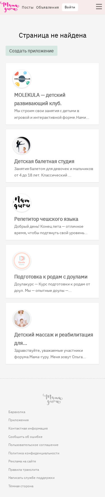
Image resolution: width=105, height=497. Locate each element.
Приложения (18, 420)
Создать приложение (31, 50)
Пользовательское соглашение (33, 444)
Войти (70, 7)
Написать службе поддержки (31, 477)
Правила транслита (23, 469)
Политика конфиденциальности (33, 453)
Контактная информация (28, 428)
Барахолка (16, 411)
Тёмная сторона (20, 486)
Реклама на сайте (22, 461)
